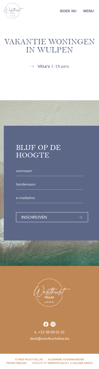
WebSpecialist (58, 363)
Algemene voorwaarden (66, 359)
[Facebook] (45, 324)
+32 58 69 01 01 (49, 332)
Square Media (83, 363)
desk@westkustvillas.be (49, 338)
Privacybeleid (16, 363)
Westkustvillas (30, 359)
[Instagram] (53, 324)
